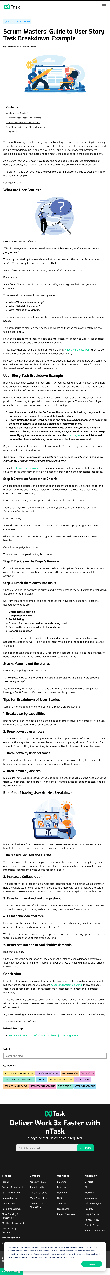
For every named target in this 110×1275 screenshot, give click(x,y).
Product (41, 1079)
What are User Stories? (17, 113)
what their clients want (77, 349)
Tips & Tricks (64, 1086)
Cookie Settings (11, 1271)
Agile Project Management (19, 1073)
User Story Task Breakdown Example (24, 117)
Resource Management (43, 1086)
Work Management (85, 1086)
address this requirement (28, 468)
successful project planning (66, 984)
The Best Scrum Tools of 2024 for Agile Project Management (43, 1035)
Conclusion (11, 131)
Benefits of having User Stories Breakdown (26, 127)
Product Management (60, 1079)
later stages (73, 435)
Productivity (82, 1079)
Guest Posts (87, 1073)
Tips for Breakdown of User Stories (23, 122)
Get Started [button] (85, 1148)
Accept (92, 1264)
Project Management (16, 1086)
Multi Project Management (19, 1079)
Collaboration (70, 1073)
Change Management (17, 21)
